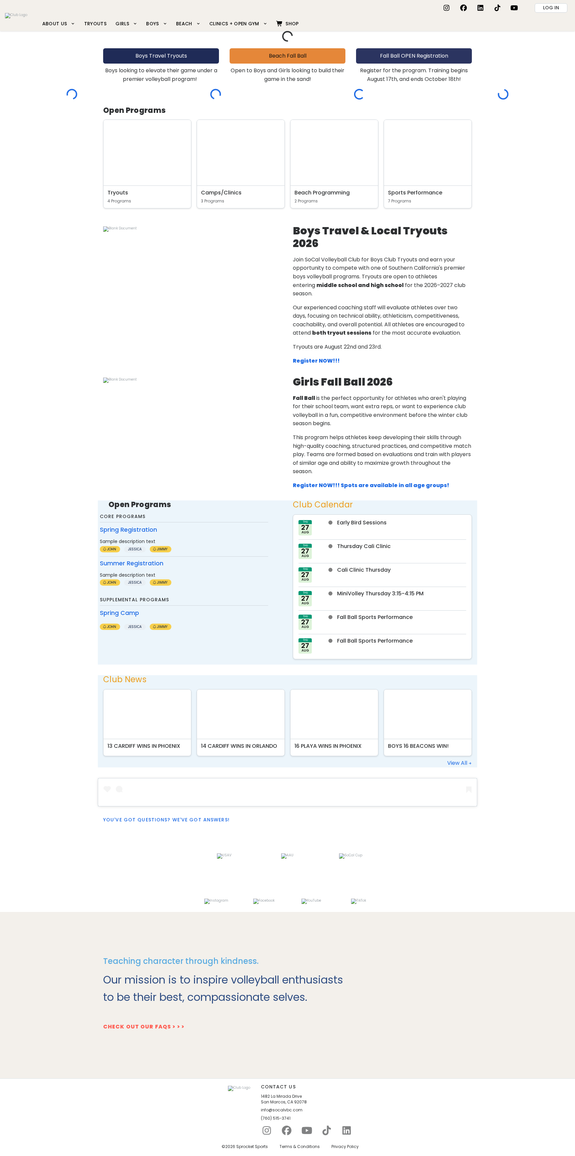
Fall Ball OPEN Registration (414, 56)
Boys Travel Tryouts (161, 56)
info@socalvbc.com (281, 1110)
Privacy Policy (345, 1146)
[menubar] (170, 23)
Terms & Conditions (300, 1146)
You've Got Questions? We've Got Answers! (166, 819)
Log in (551, 7)
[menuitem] (59, 23)
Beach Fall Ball (287, 56)
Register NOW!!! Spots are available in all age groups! (371, 485)
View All (458, 763)
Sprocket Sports (252, 1146)
